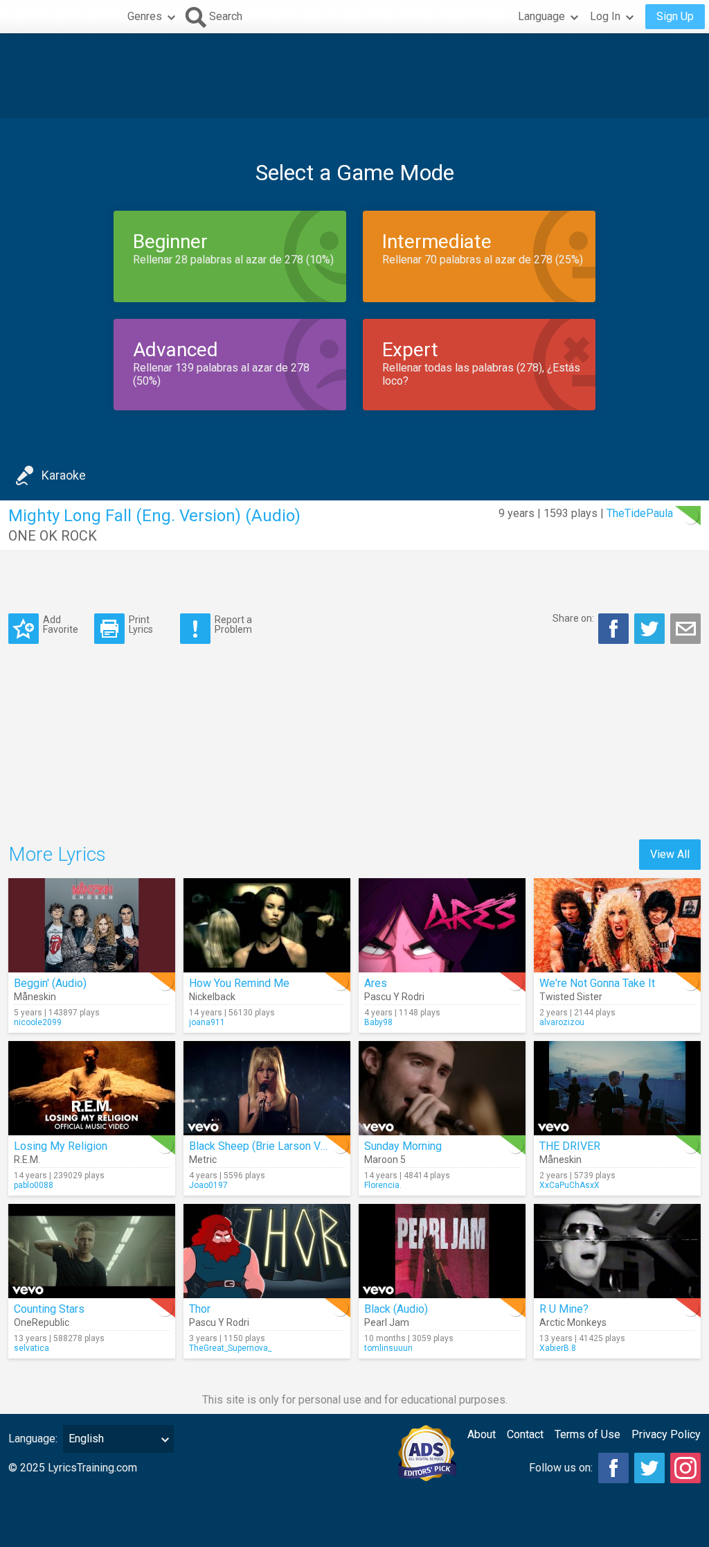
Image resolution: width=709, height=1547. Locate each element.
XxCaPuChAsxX (569, 1185)
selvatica (31, 1348)
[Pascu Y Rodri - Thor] (266, 1251)
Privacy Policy (666, 1434)
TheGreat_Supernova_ (230, 1348)
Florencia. (383, 1185)
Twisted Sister (570, 996)
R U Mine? (564, 1309)
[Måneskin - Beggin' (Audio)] (91, 925)
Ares (375, 983)
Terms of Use (587, 1434)
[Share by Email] (685, 628)
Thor (199, 1309)
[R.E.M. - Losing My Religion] (91, 1088)
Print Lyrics (141, 624)
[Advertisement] (354, 75)
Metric (203, 1159)
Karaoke (64, 475)
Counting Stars (49, 1309)
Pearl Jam (386, 1322)
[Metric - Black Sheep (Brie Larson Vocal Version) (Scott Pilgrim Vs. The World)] (266, 1088)
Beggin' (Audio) (50, 983)
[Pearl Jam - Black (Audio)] (442, 1251)
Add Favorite (60, 624)
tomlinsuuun (388, 1348)
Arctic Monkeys (573, 1322)
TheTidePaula (640, 513)
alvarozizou (561, 1022)
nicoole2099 (38, 1022)
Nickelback (212, 996)
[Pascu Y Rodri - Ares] (442, 925)
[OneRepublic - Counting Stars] (91, 1251)
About (481, 1434)
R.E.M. (27, 1159)
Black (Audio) (396, 1309)
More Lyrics (57, 854)
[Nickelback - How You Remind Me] (266, 925)
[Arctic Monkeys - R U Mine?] (617, 1251)
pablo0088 (33, 1185)
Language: (32, 1438)
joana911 (207, 1022)
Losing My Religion (60, 1146)
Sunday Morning (403, 1146)
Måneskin (35, 996)
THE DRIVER (569, 1146)
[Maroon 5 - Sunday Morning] (442, 1088)
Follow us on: (561, 1467)
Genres (144, 16)
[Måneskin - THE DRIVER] (617, 1088)
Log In (605, 16)
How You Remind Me (239, 983)
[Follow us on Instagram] (685, 1468)
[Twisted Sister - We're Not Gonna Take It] (617, 925)
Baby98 (378, 1022)
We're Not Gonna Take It (597, 983)
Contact (525, 1434)
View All (670, 854)
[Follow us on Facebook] (613, 1468)
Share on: (573, 618)
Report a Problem (233, 624)
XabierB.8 (557, 1348)
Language (541, 16)
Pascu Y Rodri (394, 996)
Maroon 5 (385, 1159)
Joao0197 (208, 1185)
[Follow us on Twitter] (649, 1468)
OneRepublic (41, 1322)
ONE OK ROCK (52, 535)
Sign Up (675, 16)
